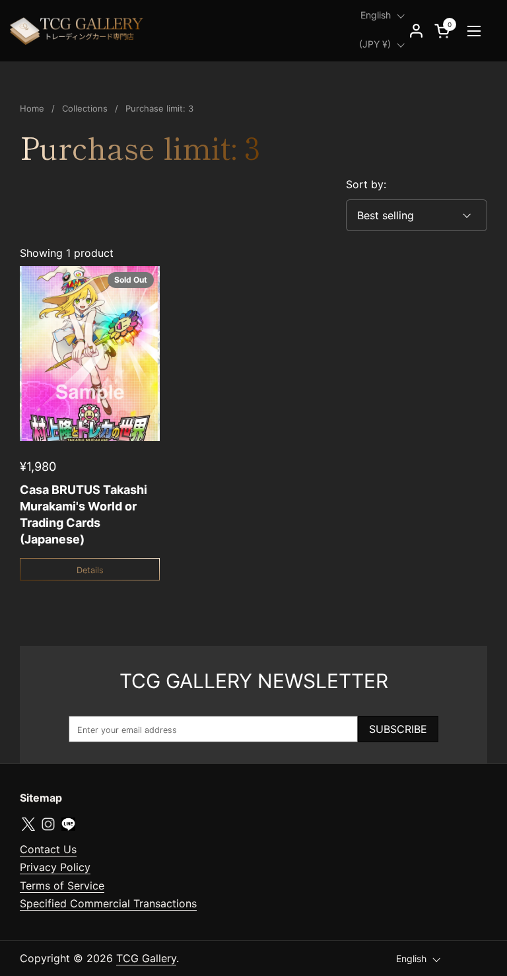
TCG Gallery (146, 958)
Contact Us (48, 849)
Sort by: (366, 184)
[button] (444, 30)
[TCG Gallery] (78, 31)
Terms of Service (62, 885)
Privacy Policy (55, 867)
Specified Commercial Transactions (108, 903)
